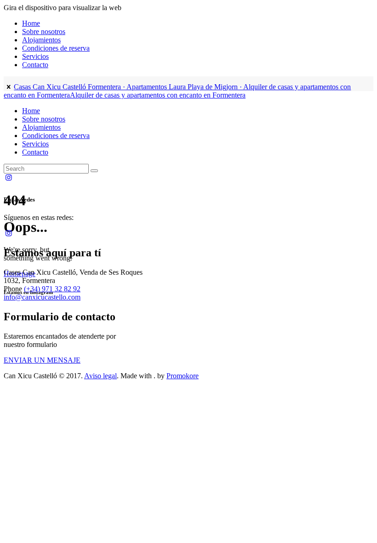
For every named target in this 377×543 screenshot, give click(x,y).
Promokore (182, 376)
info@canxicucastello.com (42, 297)
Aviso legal (100, 376)
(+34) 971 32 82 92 (52, 289)
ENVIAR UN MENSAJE (42, 360)
